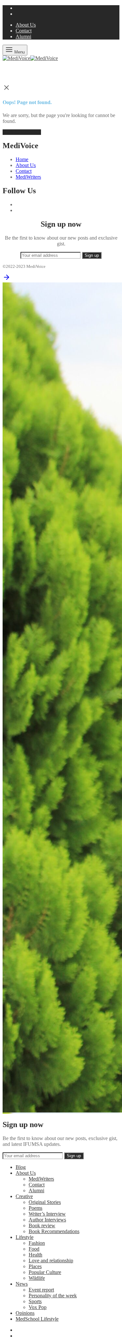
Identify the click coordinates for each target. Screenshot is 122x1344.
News (22, 1284)
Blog (21, 1167)
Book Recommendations (54, 1231)
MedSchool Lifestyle (37, 1319)
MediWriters (28, 177)
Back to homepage (22, 132)
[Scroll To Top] (6, 279)
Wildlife (37, 1278)
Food (34, 1249)
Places (35, 1266)
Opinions (25, 1313)
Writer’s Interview (47, 1214)
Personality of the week (53, 1295)
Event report (41, 1289)
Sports (35, 1301)
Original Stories (45, 1202)
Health (35, 1254)
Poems (35, 1208)
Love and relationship (51, 1260)
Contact (24, 30)
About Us (26, 25)
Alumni (23, 36)
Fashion (37, 1243)
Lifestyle (25, 1237)
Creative (24, 1196)
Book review (42, 1225)
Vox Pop (38, 1307)
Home (22, 159)
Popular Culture (45, 1272)
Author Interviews (47, 1219)
